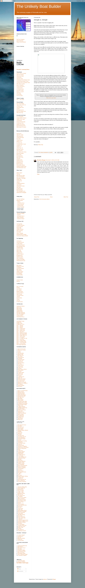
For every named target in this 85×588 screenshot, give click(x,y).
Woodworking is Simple (21, 234)
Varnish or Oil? (20, 256)
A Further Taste (19, 106)
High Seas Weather (20, 74)
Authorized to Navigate (21, 192)
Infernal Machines (21, 437)
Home (51, 196)
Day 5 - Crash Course (21, 329)
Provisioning (19, 94)
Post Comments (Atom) (44, 199)
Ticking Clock (20, 477)
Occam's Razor (21, 501)
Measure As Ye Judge (22, 382)
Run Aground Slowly (22, 471)
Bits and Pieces (21, 529)
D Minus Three (19, 323)
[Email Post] (55, 152)
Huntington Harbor (21, 392)
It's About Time (21, 381)
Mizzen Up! (20, 419)
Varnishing (20, 358)
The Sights (20, 548)
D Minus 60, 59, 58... (21, 324)
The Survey (19, 184)
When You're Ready (22, 378)
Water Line (20, 377)
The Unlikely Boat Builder (39, 6)
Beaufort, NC (19, 141)
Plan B (19, 502)
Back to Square (21, 414)
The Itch (18, 174)
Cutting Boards (19, 310)
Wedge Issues (20, 453)
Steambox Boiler (21, 408)
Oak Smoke (20, 506)
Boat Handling (20, 189)
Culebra (18, 299)
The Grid (19, 537)
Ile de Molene (19, 273)
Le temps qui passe (20, 89)
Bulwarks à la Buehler (22, 511)
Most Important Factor (22, 424)
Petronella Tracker (20, 90)
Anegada (18, 296)
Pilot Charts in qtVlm (21, 83)
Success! (19, 439)
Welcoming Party (20, 136)
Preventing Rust (20, 155)
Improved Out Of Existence (23, 447)
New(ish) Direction (20, 242)
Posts (19, 568)
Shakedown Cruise (21, 185)
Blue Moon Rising (21, 514)
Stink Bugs (19, 93)
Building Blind (21, 452)
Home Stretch (20, 470)
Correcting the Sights (22, 551)
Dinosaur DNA (20, 489)
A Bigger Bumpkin (21, 406)
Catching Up (19, 180)
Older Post (66, 196)
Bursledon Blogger (41, 160)
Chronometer (19, 77)
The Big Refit (19, 224)
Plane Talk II (19, 251)
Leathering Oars (21, 376)
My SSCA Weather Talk (21, 111)
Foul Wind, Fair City (22, 436)
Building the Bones (21, 493)
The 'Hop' (20, 475)
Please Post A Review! (21, 42)
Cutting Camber (21, 372)
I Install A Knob (20, 280)
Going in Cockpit (20, 206)
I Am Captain (20, 455)
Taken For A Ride (20, 134)
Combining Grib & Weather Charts (23, 79)
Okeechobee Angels (21, 438)
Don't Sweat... (20, 374)
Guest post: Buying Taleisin (22, 235)
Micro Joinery (20, 400)
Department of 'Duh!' (22, 396)
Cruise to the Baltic (21, 259)
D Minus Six (19, 322)
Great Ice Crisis (20, 248)
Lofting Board (20, 536)
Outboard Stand (20, 311)
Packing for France (20, 266)
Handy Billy (19, 227)
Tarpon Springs (20, 428)
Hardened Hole (21, 416)
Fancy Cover (19, 307)
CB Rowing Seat (21, 357)
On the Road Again (21, 443)
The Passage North (20, 107)
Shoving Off (19, 133)
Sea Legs (19, 187)
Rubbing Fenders (20, 291)
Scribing (19, 528)
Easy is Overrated (21, 512)
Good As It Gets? (20, 218)
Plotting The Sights (21, 550)
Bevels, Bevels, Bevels (22, 369)
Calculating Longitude (22, 555)
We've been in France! (21, 127)
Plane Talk (19, 250)
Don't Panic (20, 515)
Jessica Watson (20, 429)
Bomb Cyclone (20, 163)
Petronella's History (21, 165)
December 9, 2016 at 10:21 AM (52, 160)
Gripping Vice (19, 252)
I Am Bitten (20, 496)
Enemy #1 (20, 444)
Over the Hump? (21, 524)
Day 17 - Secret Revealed (21, 342)
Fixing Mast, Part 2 (20, 123)
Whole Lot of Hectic (22, 409)
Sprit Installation (20, 258)
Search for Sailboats (21, 561)
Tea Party (20, 469)
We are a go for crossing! (21, 73)
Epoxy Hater (20, 410)
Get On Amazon (20, 40)
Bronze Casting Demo (22, 448)
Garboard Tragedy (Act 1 (23, 520)
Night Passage (19, 294)
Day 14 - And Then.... (21, 339)
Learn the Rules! (21, 540)
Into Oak (19, 371)
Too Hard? (19, 231)
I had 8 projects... (20, 87)
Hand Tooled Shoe (21, 516)
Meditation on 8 (21, 412)
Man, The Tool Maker (22, 497)
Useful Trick (20, 373)
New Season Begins (20, 103)
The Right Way (21, 415)
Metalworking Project (22, 394)
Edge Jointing (19, 308)
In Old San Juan (20, 301)
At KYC (18, 108)
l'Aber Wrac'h (19, 270)
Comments (20, 571)
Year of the (22, 505)
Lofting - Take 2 (21, 492)
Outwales (20, 375)
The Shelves (20, 384)
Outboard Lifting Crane (21, 166)
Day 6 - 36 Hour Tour (21, 330)
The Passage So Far (21, 191)
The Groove (20, 361)
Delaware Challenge (22, 467)
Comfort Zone (19, 188)
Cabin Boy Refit (21, 353)
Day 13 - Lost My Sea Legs (22, 338)
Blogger (54, 579)
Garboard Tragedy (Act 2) (23, 521)
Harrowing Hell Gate (22, 479)
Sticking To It (20, 417)
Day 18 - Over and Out (21, 343)
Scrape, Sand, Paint (21, 517)
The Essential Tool (21, 495)
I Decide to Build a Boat (22, 486)
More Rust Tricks (20, 157)
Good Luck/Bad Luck (22, 456)
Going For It (20, 478)
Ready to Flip (20, 527)
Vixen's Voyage (20, 233)
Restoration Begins (20, 153)
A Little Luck (20, 360)
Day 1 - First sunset (20, 99)
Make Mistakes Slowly (22, 510)
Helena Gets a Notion (22, 350)
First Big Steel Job (20, 110)
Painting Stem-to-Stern (22, 402)
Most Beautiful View (21, 246)
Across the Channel (20, 268)
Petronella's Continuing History (23, 69)
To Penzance (19, 267)
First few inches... (20, 95)
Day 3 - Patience (20, 327)
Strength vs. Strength (21, 178)
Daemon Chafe (20, 354)
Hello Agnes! (19, 265)
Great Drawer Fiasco (20, 316)
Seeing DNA (20, 513)
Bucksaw (18, 281)
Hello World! (20, 546)
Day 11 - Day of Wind (21, 336)
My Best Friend (21, 435)
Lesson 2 (19, 352)
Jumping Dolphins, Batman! (23, 430)
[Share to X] (60, 152)
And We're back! (20, 78)
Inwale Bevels (20, 370)
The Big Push (19, 120)
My (18, 490)
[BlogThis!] (59, 152)
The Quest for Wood (22, 499)
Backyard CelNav (20, 213)
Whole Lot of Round (22, 413)
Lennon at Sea (20, 226)
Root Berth (20, 386)
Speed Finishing (21, 385)
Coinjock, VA (19, 145)
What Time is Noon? (21, 547)
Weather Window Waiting (23, 476)
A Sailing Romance (21, 183)
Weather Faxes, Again (21, 119)
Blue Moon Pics (21, 355)
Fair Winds (20, 425)
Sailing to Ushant (20, 271)
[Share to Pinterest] (62, 152)
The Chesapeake (21, 464)
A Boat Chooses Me (21, 487)
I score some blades (21, 560)
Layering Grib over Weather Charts (23, 82)
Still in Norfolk (19, 150)
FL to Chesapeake (20, 116)
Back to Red (19, 154)
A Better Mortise (20, 229)
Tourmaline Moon (20, 295)
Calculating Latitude (21, 553)
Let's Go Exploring (20, 176)
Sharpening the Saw (21, 260)
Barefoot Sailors (21, 362)
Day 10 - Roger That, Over (22, 335)
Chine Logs (20, 509)
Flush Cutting (19, 309)
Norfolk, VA (19, 146)
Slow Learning (20, 230)
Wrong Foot (20, 539)
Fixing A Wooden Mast (21, 121)
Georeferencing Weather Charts (22, 81)
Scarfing (19, 368)
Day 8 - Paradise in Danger (22, 332)
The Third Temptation (21, 313)
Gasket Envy (20, 450)
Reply (38, 174)
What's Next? (19, 172)
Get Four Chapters (21, 39)
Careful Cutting (19, 315)
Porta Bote (19, 138)
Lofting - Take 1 (21, 491)
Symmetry (20, 523)
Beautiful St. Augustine (22, 446)
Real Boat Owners (20, 149)
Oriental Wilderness (21, 461)
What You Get (20, 494)
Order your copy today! (51, 97)
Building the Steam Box (22, 407)
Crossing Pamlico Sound (21, 144)
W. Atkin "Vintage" (21, 535)
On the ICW (20, 432)
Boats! (19, 449)
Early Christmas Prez (21, 125)
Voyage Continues (21, 451)
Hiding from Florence (21, 124)
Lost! (19, 474)
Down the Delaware (22, 466)
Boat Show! (20, 460)
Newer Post (36, 196)
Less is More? (19, 289)
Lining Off (20, 518)
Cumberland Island (20, 137)
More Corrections (21, 552)
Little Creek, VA (20, 148)
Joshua (18, 182)
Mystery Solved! (21, 391)
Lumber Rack (19, 243)
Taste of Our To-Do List (21, 104)
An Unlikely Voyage (20, 321)
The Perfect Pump (21, 379)
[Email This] (57, 152)
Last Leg (18, 300)
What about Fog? (20, 112)
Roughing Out (19, 255)
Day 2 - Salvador (20, 326)
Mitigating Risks (20, 200)
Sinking (18, 201)
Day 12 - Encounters (20, 337)
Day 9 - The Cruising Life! (22, 333)
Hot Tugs (20, 363)
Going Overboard (20, 204)
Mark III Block (20, 399)
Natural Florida (21, 445)
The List (19, 507)
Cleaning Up (19, 240)
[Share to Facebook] (61, 152)
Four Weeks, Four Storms (21, 151)
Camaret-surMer (20, 274)
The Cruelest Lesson (22, 500)
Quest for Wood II (20, 254)
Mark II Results (20, 217)
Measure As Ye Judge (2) (22, 383)
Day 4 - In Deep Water (21, 328)
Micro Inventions (21, 498)
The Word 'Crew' (21, 427)
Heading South (19, 159)
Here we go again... (20, 286)
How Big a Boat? (21, 397)
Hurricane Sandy (21, 359)
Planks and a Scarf (21, 526)
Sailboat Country (21, 463)
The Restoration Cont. (21, 167)
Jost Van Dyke (19, 297)
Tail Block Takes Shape (22, 401)
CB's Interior (20, 366)
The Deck (18, 158)
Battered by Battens (21, 538)
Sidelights (19, 431)
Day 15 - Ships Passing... (21, 340)
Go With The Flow (21, 454)
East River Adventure (22, 481)
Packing (18, 287)
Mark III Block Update (22, 404)
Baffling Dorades (20, 161)
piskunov (45, 579)
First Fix (19, 214)
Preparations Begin (20, 76)
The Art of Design (20, 314)
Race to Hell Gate (21, 480)
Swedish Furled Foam (22, 525)
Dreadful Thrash (21, 462)
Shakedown (20, 433)
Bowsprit (19, 459)
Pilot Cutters (19, 269)
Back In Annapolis (20, 85)
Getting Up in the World (22, 403)
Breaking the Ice (20, 162)
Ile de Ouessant (19, 272)
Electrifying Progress (21, 244)
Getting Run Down (20, 203)
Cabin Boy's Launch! (22, 530)
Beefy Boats (20, 398)
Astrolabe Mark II (20, 216)
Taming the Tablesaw (21, 306)
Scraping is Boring (20, 225)
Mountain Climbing (21, 522)
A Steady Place (20, 247)
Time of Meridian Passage (22, 554)
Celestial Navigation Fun (22, 545)
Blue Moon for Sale (21, 175)
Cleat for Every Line (21, 348)
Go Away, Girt (19, 142)
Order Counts (20, 367)
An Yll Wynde (20, 468)
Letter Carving (21, 364)
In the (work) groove (21, 86)
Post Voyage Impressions (21, 344)
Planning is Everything (22, 440)
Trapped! (20, 473)
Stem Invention (21, 504)
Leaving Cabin (20, 205)
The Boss (20, 434)
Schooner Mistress (20, 292)
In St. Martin (19, 290)
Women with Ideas (21, 393)
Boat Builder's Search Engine (22, 562)
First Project (21, 490)
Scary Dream (20, 508)
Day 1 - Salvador (20, 325)
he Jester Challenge (20, 199)
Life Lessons (20, 356)
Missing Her (20, 441)
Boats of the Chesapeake (22, 465)
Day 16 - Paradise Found (21, 341)
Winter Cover (20, 405)
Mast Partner (20, 418)
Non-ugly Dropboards (21, 312)
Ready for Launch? (20, 91)
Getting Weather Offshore (21, 117)
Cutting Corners (20, 140)
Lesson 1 (19, 351)
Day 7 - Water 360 (20, 331)
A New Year (40, 144)
